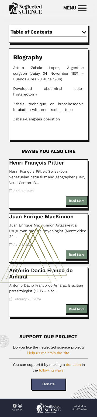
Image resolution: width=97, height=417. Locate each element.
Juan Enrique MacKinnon (41, 217)
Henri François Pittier (36, 163)
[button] (84, 32)
